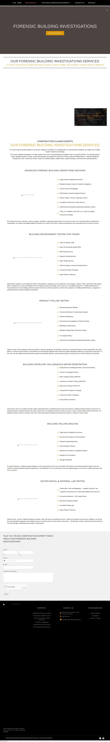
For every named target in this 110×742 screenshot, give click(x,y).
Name (5, 549)
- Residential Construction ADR (41, 624)
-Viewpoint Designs (95, 618)
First (4, 554)
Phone (5, 558)
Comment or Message (10, 571)
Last (20, 554)
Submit (6, 594)
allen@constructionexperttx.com (71, 619)
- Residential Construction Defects (41, 613)
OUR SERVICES (30, 3)
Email (5, 564)
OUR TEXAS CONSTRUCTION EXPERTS (55, 3)
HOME (19, 3)
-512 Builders (95, 615)
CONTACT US (79, 3)
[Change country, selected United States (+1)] (5, 560)
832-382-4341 (66, 616)
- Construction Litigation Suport (41, 615)
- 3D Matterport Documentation (42, 627)
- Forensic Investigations (41, 622)
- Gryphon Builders (95, 613)
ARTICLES (91, 3)
